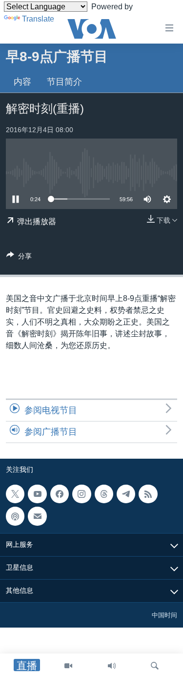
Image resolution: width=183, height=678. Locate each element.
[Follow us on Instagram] (81, 494)
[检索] (154, 666)
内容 (22, 82)
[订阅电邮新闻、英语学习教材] (37, 516)
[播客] (15, 516)
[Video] (68, 666)
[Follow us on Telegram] (126, 494)
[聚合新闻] (148, 494)
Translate (38, 19)
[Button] (19, 258)
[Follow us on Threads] (104, 494)
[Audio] (111, 666)
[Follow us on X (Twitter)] (15, 494)
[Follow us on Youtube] (37, 494)
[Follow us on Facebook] (59, 494)
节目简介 (64, 82)
